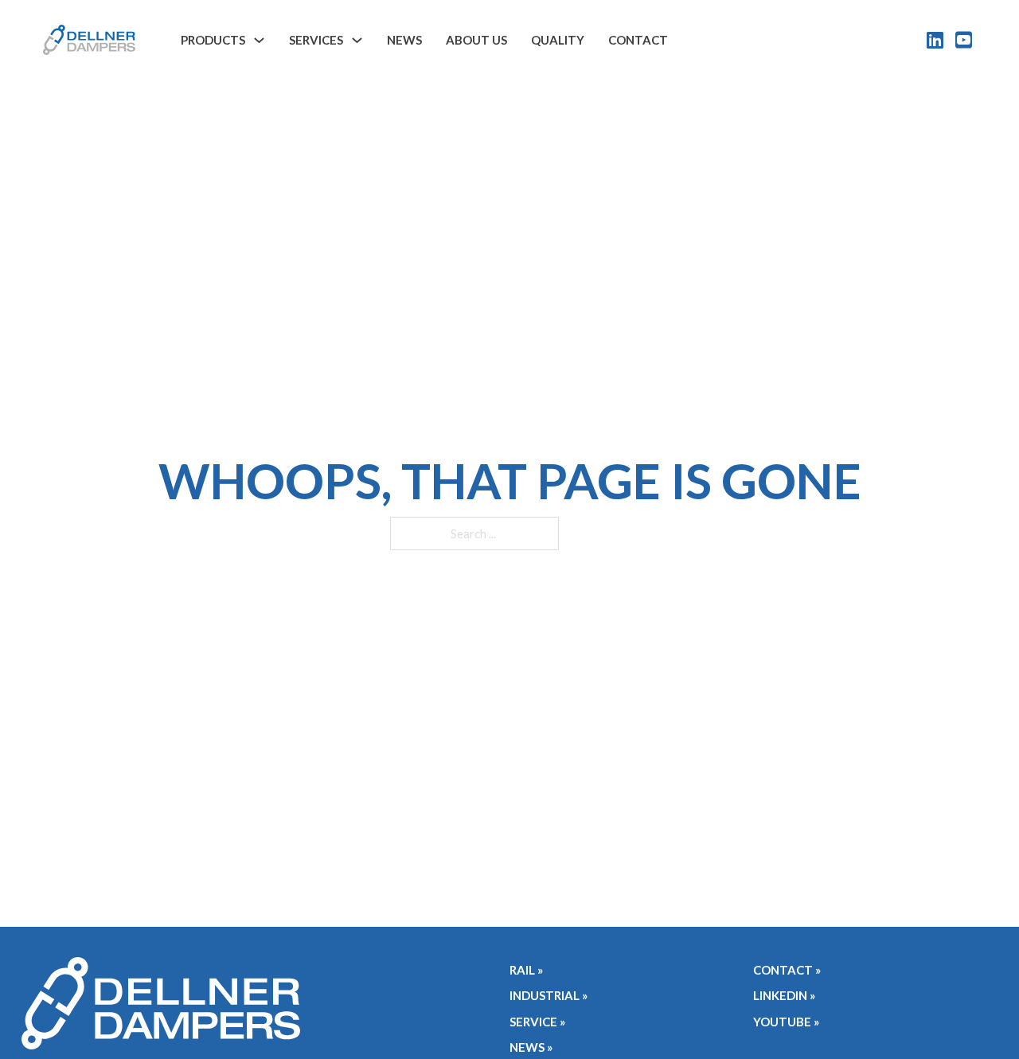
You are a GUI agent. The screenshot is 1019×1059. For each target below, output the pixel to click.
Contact (638, 40)
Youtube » (786, 1021)
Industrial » (549, 995)
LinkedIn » (784, 995)
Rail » (526, 970)
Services (316, 40)
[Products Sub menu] (259, 40)
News (404, 40)
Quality (557, 40)
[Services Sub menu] (357, 40)
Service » (537, 1021)
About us (476, 40)
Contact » (787, 970)
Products (213, 40)
